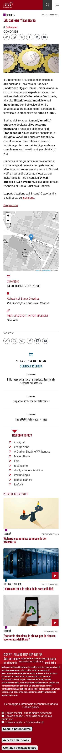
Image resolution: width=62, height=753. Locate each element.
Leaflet (37, 270)
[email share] (44, 37)
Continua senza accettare (19, 747)
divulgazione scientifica (28, 470)
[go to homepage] (8, 4)
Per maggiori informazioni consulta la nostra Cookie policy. (31, 706)
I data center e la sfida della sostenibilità (28, 588)
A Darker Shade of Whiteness (32, 451)
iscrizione (28, 197)
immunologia (22, 475)
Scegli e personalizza (17, 729)
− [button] (8, 220)
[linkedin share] (37, 37)
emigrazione (21, 446)
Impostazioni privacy (31, 661)
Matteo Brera (22, 456)
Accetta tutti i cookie (16, 740)
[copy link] (6, 37)
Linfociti (19, 484)
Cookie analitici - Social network (24, 722)
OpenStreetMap (46, 270)
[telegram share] (22, 37)
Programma (10, 205)
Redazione (11, 27)
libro (16, 461)
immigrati (19, 442)
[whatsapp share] (14, 37)
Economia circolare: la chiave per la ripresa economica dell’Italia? (29, 637)
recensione (21, 465)
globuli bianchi (23, 479)
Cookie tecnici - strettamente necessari (28, 712)
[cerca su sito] (47, 5)
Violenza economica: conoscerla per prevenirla (25, 540)
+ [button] (8, 215)
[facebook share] (29, 37)
